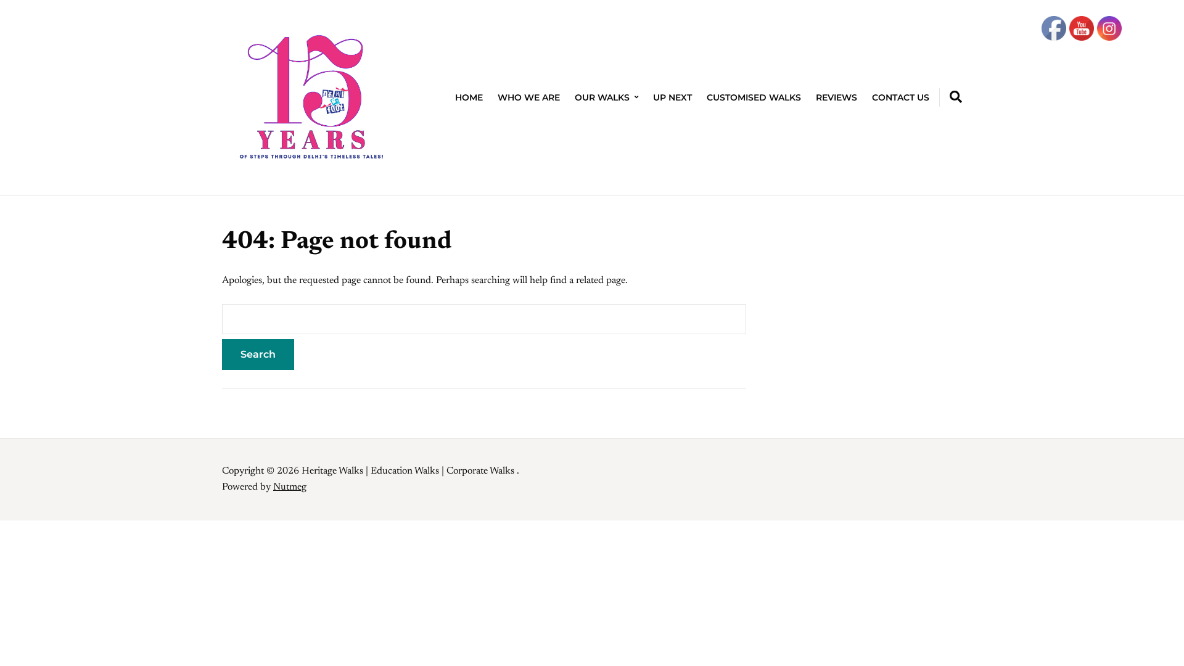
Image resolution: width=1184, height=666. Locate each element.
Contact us (900, 97)
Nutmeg (289, 487)
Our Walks (602, 97)
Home (469, 97)
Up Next (672, 97)
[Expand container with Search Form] (956, 96)
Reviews (836, 97)
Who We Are (529, 97)
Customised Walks (754, 97)
